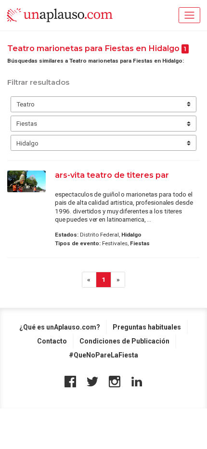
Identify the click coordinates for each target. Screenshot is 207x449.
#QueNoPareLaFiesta (103, 355)
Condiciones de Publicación (124, 341)
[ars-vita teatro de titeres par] (26, 181)
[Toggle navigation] (189, 15)
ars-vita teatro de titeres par (112, 175)
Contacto (52, 341)
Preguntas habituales (147, 327)
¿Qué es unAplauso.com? (59, 327)
